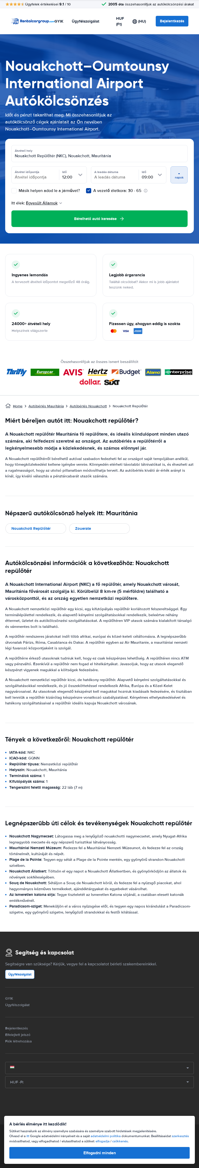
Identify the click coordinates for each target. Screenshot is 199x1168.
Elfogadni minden (99, 1153)
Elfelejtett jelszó (17, 1035)
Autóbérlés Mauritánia (46, 406)
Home (18, 406)
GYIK (58, 21)
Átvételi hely (23, 150)
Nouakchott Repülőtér (31, 528)
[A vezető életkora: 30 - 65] (88, 190)
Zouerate (83, 528)
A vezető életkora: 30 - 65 (117, 190)
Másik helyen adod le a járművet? (49, 190)
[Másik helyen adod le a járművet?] (14, 190)
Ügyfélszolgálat (85, 21)
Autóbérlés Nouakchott (88, 406)
